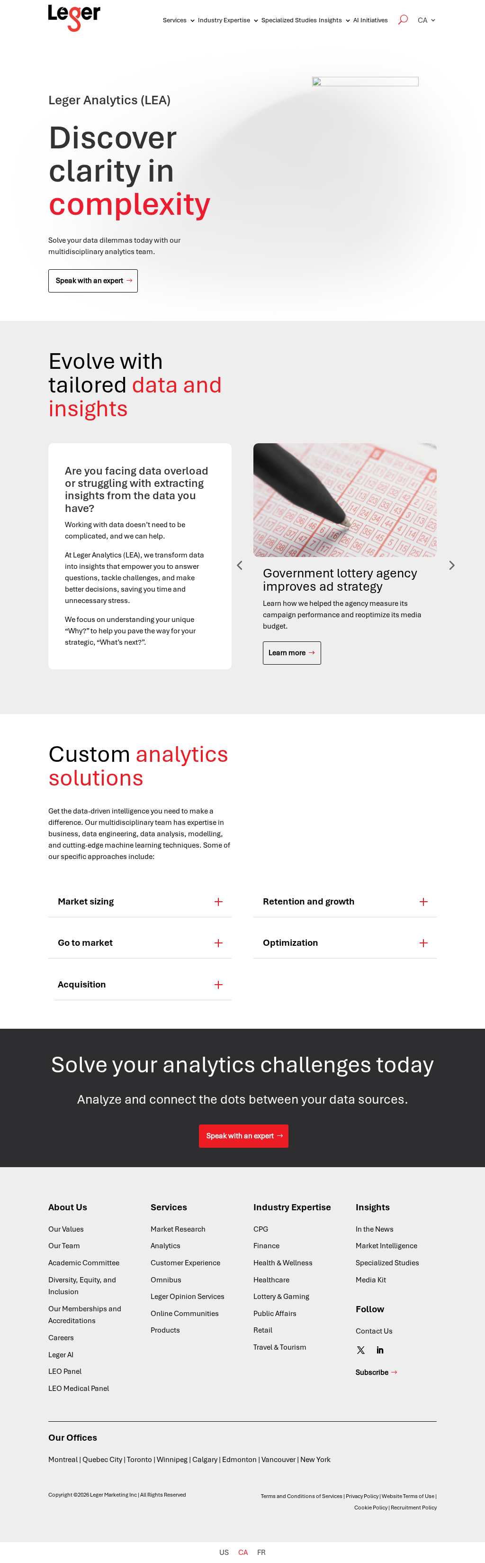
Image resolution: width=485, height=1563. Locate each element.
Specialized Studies (289, 20)
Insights (330, 20)
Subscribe (372, 1372)
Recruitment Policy (414, 1507)
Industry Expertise (224, 20)
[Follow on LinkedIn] (379, 1350)
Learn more (287, 653)
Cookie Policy (370, 1507)
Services (175, 20)
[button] (427, 20)
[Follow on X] (360, 1350)
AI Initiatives (370, 20)
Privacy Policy (362, 1496)
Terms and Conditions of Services (301, 1496)
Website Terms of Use (408, 1496)
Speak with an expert (89, 280)
